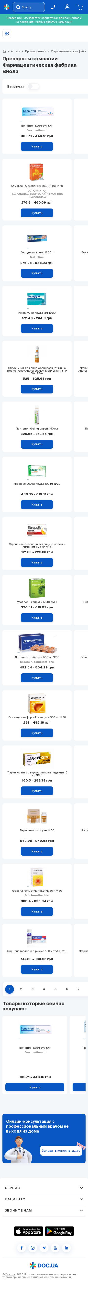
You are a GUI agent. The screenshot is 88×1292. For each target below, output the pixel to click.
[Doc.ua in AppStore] (28, 1231)
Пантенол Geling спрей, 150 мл (37, 428)
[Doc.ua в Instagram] (32, 1247)
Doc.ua (10, 1274)
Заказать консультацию (61, 1150)
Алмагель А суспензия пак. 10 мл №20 (37, 186)
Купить (35, 1087)
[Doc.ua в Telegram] (44, 1247)
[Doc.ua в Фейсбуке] (21, 1247)
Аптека (14, 51)
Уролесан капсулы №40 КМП (37, 602)
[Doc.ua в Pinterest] (66, 1247)
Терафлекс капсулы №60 (37, 830)
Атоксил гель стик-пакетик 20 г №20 (37, 890)
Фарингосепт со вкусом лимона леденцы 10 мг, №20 (37, 774)
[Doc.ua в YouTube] (55, 1247)
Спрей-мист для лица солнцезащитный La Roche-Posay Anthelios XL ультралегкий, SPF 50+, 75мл (37, 371)
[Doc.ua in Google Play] (59, 1231)
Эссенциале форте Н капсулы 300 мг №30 (37, 717)
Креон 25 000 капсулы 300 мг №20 (36, 484)
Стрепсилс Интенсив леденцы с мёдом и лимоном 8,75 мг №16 (37, 545)
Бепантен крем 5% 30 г (37, 125)
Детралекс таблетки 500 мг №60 (37, 657)
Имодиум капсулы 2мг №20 (36, 313)
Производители (33, 51)
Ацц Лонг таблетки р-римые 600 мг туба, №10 (37, 951)
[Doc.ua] (7, 7)
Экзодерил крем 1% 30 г (37, 252)
